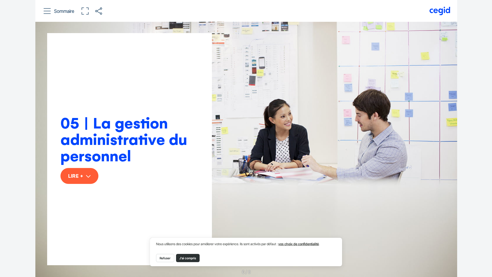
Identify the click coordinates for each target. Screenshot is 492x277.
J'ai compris (187, 258)
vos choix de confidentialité (298, 244)
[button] (59, 11)
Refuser (165, 258)
